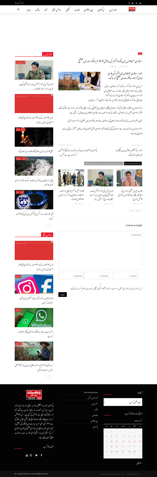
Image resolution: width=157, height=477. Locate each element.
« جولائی (139, 462)
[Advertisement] (78, 30)
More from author (114, 163)
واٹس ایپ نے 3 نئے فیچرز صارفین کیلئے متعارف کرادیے (35, 333)
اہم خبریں (23, 62)
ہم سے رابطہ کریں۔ (107, 474)
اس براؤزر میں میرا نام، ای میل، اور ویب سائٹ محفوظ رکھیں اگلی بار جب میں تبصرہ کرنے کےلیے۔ (106, 287)
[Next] (47, 225)
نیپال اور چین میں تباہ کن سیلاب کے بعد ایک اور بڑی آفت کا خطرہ (34, 182)
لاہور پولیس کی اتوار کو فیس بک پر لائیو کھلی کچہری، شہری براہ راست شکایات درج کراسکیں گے (101, 194)
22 (111, 446)
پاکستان (101, 9)
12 (129, 441)
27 (123, 451)
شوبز (45, 9)
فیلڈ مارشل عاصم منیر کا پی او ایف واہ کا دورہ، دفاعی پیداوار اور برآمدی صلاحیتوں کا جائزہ (71, 194)
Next (132, 210)
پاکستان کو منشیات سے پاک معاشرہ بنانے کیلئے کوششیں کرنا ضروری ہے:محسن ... (77, 152)
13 (123, 441)
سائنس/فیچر (56, 9)
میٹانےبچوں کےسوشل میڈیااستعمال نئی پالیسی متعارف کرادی (36, 300)
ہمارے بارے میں (119, 474)
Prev (138, 210)
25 (135, 451)
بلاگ (37, 9)
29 (111, 451)
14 (117, 441)
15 (111, 441)
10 (140, 441)
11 (135, 441)
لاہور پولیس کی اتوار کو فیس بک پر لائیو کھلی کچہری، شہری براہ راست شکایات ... (36, 86)
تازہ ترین (112, 9)
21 (117, 446)
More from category (94, 163)
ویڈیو (29, 9)
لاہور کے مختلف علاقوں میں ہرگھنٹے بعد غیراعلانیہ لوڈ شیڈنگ (129, 152)
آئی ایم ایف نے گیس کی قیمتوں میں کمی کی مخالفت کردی (34, 215)
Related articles (133, 163)
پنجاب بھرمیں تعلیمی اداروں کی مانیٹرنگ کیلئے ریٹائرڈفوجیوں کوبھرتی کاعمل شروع (130, 194)
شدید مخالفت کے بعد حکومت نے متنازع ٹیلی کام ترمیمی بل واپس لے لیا (35, 119)
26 (129, 451)
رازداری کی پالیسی (133, 474)
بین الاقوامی (88, 9)
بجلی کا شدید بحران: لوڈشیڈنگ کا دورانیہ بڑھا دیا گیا (35, 150)
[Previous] (51, 225)
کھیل (68, 9)
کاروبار (76, 9)
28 (117, 451)
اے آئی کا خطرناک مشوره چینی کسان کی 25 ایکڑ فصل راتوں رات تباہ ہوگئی (34, 367)
